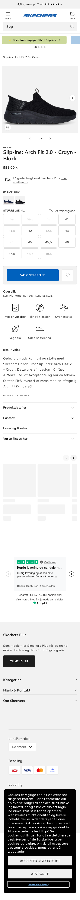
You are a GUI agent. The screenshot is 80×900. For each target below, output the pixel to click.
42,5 (48, 231)
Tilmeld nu (19, 661)
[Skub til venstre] (30, 138)
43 (67, 231)
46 (67, 242)
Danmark (19, 747)
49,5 (48, 254)
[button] (72, 15)
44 (12, 242)
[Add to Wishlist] (67, 275)
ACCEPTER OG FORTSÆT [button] (40, 861)
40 (49, 219)
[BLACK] (20, 200)
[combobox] (40, 26)
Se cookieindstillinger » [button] (38, 884)
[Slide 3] (41, 47)
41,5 (12, 231)
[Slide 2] (38, 47)
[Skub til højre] (50, 138)
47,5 (12, 254)
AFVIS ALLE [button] (40, 874)
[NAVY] (8, 200)
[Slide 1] (36, 47)
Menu (8, 18)
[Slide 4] (44, 47)
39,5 (30, 219)
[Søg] (72, 26)
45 (30, 242)
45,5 (48, 242)
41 (67, 219)
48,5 (30, 254)
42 (30, 231)
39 (12, 219)
